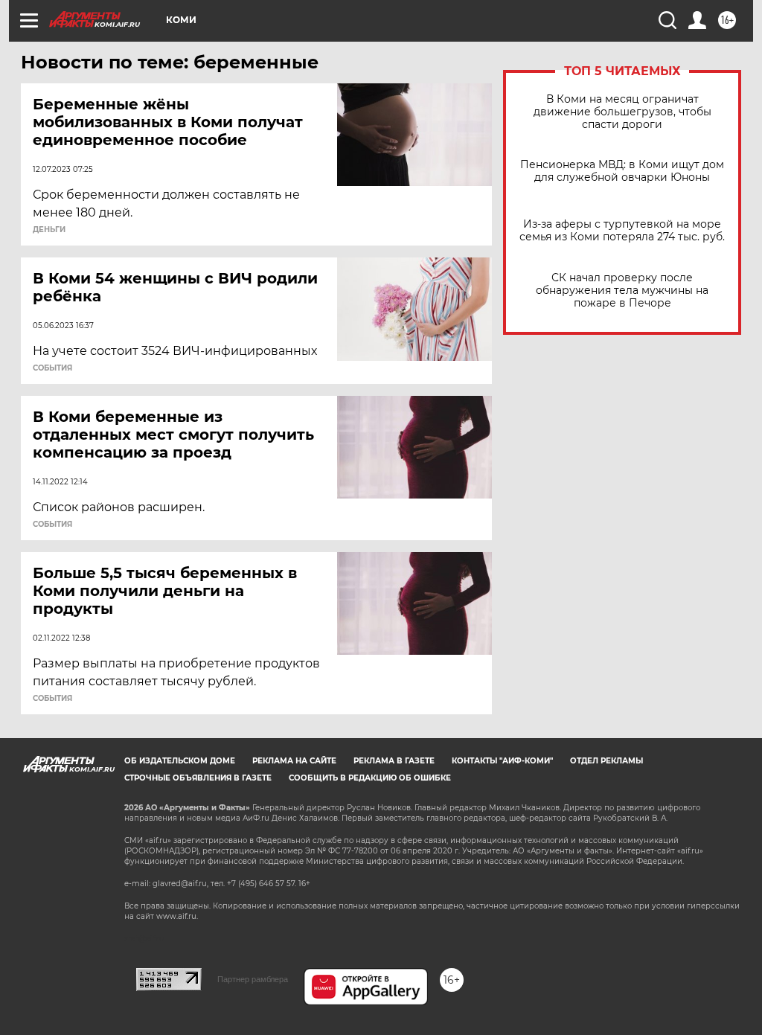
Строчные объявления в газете (198, 778)
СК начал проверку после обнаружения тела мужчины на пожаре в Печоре (622, 291)
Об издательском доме (179, 761)
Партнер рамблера (252, 979)
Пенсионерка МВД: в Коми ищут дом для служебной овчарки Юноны (622, 171)
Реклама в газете (394, 761)
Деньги (49, 230)
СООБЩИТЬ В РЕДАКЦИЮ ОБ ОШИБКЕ (370, 778)
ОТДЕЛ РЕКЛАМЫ (606, 761)
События (52, 368)
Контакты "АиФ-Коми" (502, 761)
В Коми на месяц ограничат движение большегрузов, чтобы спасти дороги (622, 112)
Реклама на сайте (294, 761)
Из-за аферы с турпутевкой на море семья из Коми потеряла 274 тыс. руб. (622, 230)
